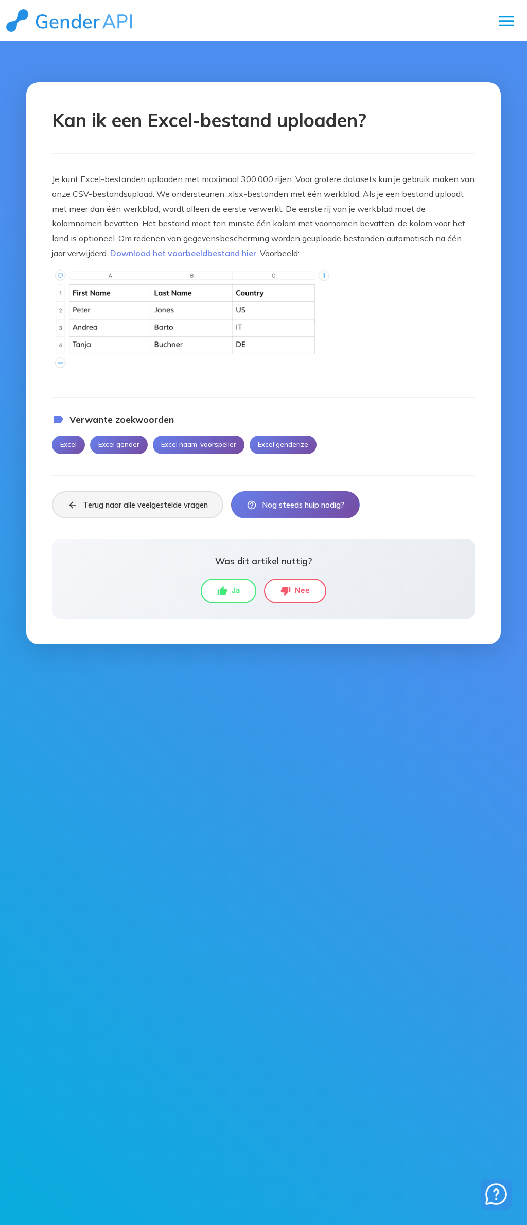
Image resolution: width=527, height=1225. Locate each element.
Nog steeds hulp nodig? (295, 505)
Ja (228, 591)
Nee (295, 591)
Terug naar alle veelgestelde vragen (137, 505)
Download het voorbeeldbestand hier (183, 253)
